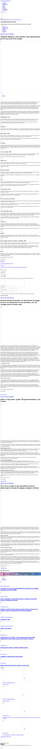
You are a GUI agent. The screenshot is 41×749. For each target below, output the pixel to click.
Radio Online (5, 10)
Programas (4, 8)
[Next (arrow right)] (1, 748)
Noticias (4, 6)
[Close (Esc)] (0, 747)
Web (1, 291)
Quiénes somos (5, 9)
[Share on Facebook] (22, 89)
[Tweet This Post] (22, 90)
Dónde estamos (5, 4)
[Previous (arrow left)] (0, 748)
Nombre (2, 287)
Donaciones (5, 3)
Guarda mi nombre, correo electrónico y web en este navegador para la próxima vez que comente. (18, 293)
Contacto (4, 2)
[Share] (1, 747)
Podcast (4, 7)
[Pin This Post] (22, 91)
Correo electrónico (3, 289)
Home (4, 5)
